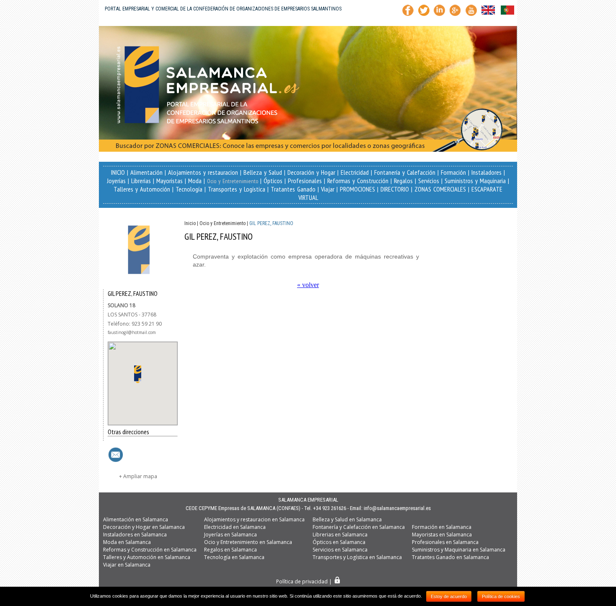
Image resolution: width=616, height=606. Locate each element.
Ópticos (273, 180)
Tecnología (189, 189)
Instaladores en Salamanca (135, 534)
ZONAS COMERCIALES (440, 189)
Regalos (403, 180)
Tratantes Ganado (293, 189)
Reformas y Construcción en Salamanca (150, 549)
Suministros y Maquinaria (475, 180)
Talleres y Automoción (142, 189)
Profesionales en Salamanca (445, 542)
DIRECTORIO (394, 189)
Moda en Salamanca (127, 542)
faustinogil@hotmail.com (132, 332)
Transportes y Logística (236, 189)
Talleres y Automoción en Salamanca (146, 557)
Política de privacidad (302, 581)
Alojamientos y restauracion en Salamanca (254, 519)
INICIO (118, 172)
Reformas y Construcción (357, 180)
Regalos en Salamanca (230, 549)
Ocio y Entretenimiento (232, 181)
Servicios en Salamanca (340, 549)
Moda (195, 180)
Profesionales (305, 180)
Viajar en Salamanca (126, 564)
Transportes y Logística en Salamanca (357, 557)
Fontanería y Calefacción (404, 172)
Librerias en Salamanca (340, 534)
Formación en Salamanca (441, 527)
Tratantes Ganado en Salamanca (450, 557)
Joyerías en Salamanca (230, 534)
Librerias (141, 180)
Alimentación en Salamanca (135, 519)
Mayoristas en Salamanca (442, 534)
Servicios (428, 180)
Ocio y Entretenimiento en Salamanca (248, 542)
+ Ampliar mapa (138, 476)
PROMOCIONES (357, 189)
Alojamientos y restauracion (203, 172)
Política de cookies (501, 596)
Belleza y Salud (262, 172)
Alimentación (146, 172)
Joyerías (116, 180)
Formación (453, 172)
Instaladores (486, 172)
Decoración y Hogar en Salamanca (144, 527)
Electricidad (355, 172)
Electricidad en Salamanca (235, 527)
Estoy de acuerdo (449, 596)
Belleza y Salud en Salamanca (347, 519)
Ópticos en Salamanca (339, 542)
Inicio (190, 223)
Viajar (327, 189)
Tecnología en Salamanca (234, 557)
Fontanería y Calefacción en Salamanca (359, 527)
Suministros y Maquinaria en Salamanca (458, 549)
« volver (308, 284)
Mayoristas (169, 180)
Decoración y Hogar (311, 172)
